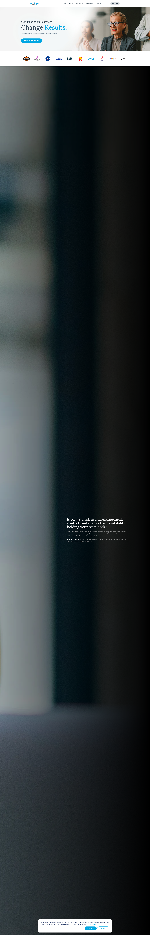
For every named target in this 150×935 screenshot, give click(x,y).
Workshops (89, 3)
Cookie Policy (93, 924)
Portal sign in (115, 3)
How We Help (68, 3)
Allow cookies (90, 928)
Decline (103, 928)
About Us (98, 3)
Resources (78, 3)
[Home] (35, 3)
